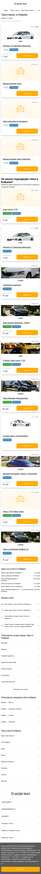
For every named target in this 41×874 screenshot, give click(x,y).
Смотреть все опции (20, 689)
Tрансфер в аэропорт (12, 285)
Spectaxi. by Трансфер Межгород (17, 46)
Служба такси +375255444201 (15, 436)
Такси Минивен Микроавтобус (15, 398)
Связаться (27, 56)
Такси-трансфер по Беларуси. (15, 121)
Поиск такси (14, 10)
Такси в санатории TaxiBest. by (15, 549)
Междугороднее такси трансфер (16, 159)
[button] (19, 41)
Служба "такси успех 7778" (14, 360)
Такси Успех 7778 (10, 209)
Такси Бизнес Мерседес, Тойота (16, 323)
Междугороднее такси (12, 84)
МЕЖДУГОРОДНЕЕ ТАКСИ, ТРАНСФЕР (20, 474)
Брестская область (28, 10)
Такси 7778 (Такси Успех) (13, 511)
